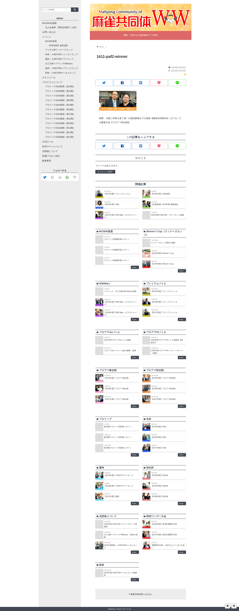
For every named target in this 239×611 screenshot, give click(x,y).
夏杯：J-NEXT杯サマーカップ (59, 59)
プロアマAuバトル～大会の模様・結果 (120, 350)
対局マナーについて (52, 146)
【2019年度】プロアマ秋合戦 (163, 378)
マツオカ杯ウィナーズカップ (59, 50)
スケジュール (49, 77)
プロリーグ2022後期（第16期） (60, 119)
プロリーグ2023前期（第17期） (60, 114)
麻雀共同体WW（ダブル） (142, 594)
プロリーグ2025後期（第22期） (60, 91)
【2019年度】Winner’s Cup (162, 264)
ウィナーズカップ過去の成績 (163, 243)
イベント (46, 37)
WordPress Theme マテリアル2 (119, 609)
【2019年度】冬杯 (158, 427)
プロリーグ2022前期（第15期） (60, 123)
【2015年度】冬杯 (111, 204)
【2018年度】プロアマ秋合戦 (163, 388)
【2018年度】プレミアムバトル (164, 302)
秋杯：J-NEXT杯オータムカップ (60, 73)
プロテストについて (52, 82)
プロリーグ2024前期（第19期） (60, 105)
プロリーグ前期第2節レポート (116, 239)
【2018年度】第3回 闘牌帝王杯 (164, 524)
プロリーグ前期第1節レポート (116, 250)
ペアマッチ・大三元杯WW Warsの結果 (120, 291)
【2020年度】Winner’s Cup (162, 253)
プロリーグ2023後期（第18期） (60, 109)
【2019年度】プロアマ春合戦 (116, 378)
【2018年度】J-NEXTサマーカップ (118, 486)
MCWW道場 (51, 41)
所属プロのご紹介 (51, 156)
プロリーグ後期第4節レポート (116, 260)
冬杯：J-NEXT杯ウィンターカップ (61, 54)
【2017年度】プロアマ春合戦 (116, 399)
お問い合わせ (49, 32)
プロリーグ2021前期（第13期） (60, 132)
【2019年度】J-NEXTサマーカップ (118, 475)
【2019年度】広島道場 (160, 194)
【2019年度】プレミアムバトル (164, 291)
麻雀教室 (46, 160)
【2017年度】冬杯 (158, 448)
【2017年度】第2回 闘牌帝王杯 (164, 535)
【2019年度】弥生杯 (159, 486)
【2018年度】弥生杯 (159, 496)
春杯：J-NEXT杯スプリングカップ (61, 68)
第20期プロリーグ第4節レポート (117, 437)
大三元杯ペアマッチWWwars (59, 63)
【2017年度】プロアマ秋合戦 (163, 399)
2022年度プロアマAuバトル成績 (117, 340)
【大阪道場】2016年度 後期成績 (164, 204)
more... (135, 267)
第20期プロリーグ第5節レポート (117, 427)
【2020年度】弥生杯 (159, 475)
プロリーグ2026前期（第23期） (60, 86)
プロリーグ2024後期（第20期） (60, 100)
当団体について (50, 151)
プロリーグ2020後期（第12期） (60, 137)
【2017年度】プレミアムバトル (117, 194)
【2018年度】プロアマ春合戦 (116, 388)
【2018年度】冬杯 (158, 437)
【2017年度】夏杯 (111, 496)
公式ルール (47, 141)
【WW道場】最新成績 (58, 45)
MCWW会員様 (49, 23)
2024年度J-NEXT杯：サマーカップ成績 (167, 215)
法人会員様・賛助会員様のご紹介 (61, 27)
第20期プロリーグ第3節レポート (117, 448)
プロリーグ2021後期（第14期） (60, 128)
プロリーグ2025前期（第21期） (60, 96)
